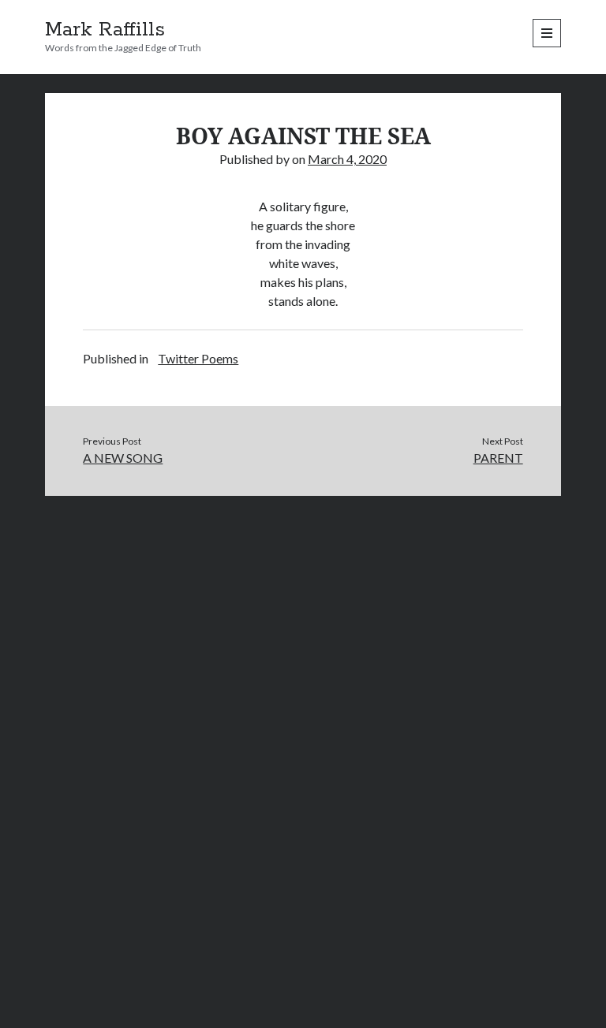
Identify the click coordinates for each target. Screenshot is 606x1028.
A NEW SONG (123, 457)
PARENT (498, 457)
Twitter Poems (198, 358)
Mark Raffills (105, 30)
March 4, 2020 (347, 158)
